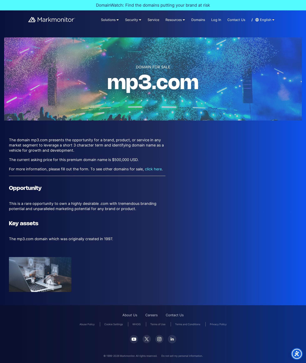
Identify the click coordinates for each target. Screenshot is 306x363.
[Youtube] (134, 339)
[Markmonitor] (52, 19)
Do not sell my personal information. (182, 355)
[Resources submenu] (184, 19)
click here (153, 169)
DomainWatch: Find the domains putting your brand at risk (153, 5)
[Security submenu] (140, 19)
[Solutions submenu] (117, 19)
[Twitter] (146, 339)
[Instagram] (159, 339)
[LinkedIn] (172, 339)
